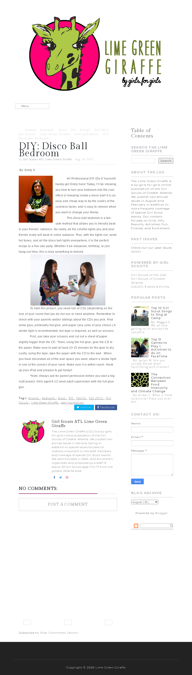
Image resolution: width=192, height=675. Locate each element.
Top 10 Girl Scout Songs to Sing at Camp (161, 313)
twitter (85, 407)
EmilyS (85, 130)
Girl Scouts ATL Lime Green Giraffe (47, 159)
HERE (135, 251)
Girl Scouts (27, 134)
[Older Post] (108, 622)
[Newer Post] (27, 622)
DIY (73, 130)
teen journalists (86, 134)
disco (63, 130)
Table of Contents (142, 133)
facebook (107, 407)
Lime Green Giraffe (55, 134)
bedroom (47, 130)
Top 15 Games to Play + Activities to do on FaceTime (161, 348)
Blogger (161, 513)
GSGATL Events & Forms (150, 286)
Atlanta (30, 130)
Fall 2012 (102, 130)
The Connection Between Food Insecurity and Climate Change (151, 383)
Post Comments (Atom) (59, 632)
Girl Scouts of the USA (148, 275)
